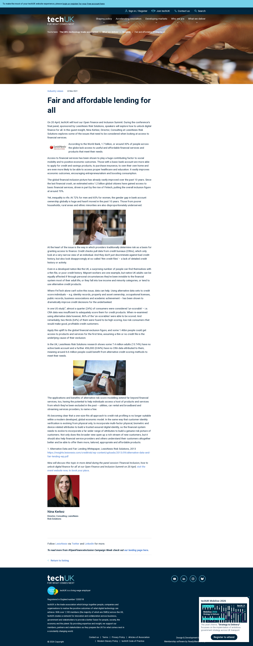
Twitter (75, 543)
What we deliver (197, 18)
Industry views (55, 91)
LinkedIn (89, 543)
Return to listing (60, 560)
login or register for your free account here (83, 3)
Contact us (184, 10)
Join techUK (163, 10)
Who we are (177, 18)
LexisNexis (61, 543)
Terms (105, 637)
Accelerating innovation (128, 18)
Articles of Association (139, 637)
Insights (126, 32)
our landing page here (136, 550)
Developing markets (156, 18)
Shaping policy (104, 18)
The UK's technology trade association (79, 32)
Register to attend (224, 637)
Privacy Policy (118, 637)
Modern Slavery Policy (107, 641)
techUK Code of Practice (133, 641)
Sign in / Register (138, 10)
